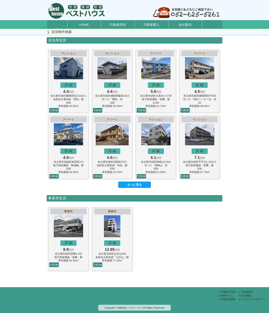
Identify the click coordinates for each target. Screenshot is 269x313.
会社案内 (185, 25)
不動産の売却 (228, 291)
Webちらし (227, 295)
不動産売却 (117, 25)
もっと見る (134, 184)
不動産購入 (151, 25)
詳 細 (68, 85)
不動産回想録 (228, 299)
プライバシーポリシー (253, 299)
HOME (84, 25)
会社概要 (246, 295)
